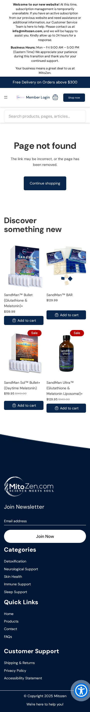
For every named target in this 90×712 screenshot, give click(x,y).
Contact (10, 629)
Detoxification (15, 561)
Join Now (45, 536)
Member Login (38, 97)
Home (9, 613)
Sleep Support (15, 592)
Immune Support (17, 584)
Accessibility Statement (23, 678)
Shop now (74, 97)
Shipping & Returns (19, 662)
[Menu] (6, 97)
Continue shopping (45, 183)
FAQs (8, 636)
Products (11, 621)
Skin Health (13, 576)
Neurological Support (21, 569)
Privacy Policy (15, 670)
